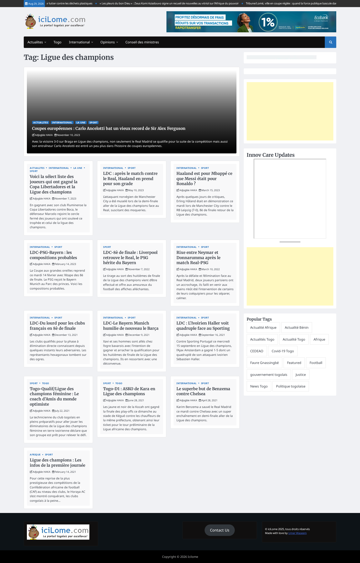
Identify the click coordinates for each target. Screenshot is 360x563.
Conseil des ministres (142, 42)
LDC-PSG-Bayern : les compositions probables (53, 255)
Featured (294, 362)
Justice (301, 374)
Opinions (107, 42)
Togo (57, 42)
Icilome (193, 557)
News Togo (259, 386)
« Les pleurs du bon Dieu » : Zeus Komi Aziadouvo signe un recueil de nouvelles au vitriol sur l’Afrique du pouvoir (161, 3)
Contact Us (219, 530)
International (79, 42)
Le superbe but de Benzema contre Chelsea (203, 391)
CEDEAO (256, 351)
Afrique (35, 454)
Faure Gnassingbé (264, 362)
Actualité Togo (294, 339)
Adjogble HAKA (44, 135)
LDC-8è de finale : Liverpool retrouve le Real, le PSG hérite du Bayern (130, 257)
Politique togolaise (290, 386)
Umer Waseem (297, 533)
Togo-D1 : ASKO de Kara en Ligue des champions (129, 391)
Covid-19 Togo (283, 351)
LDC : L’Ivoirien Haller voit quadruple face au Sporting (203, 326)
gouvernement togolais (268, 374)
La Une (80, 122)
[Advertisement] (290, 111)
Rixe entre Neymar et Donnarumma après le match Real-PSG (198, 257)
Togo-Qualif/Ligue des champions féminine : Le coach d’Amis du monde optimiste (54, 396)
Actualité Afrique (263, 327)
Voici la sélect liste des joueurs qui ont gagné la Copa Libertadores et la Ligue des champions (54, 184)
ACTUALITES (40, 122)
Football (316, 362)
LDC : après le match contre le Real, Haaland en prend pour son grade (130, 178)
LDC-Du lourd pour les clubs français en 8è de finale (57, 326)
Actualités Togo (262, 339)
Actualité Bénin (297, 327)
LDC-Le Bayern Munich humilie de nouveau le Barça (131, 326)
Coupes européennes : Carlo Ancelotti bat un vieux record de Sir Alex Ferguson (108, 128)
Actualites (35, 42)
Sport (94, 122)
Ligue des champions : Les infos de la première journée (57, 463)
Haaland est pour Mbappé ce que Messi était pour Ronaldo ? (204, 178)
